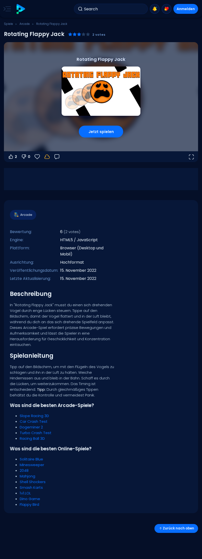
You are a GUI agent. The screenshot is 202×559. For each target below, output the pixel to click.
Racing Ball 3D (32, 438)
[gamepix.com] (20, 9)
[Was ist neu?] (155, 9)
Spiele (8, 24)
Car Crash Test (34, 421)
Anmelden (186, 8)
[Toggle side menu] (6, 9)
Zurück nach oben (178, 528)
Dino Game (30, 498)
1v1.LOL (25, 493)
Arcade (24, 24)
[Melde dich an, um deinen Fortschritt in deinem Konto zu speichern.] (47, 157)
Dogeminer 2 (31, 427)
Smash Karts (31, 487)
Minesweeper (32, 464)
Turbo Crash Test (35, 432)
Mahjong (27, 476)
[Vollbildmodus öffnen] (191, 157)
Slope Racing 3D (34, 415)
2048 (24, 470)
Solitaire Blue (31, 459)
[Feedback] (57, 157)
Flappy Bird (29, 504)
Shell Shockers (33, 481)
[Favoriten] (166, 9)
